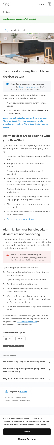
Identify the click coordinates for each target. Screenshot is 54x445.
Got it (27, 431)
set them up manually (27, 321)
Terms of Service (25, 401)
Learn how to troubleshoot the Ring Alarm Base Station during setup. (25, 124)
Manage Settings (27, 439)
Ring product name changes (28, 87)
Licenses (15, 401)
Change (23, 391)
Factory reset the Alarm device (21, 219)
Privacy (7, 401)
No (22, 339)
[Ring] (6, 4)
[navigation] (27, 28)
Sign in (42, 4)
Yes (10, 339)
